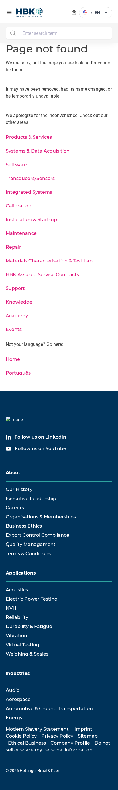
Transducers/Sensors (30, 178)
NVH (11, 608)
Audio (12, 690)
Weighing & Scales (27, 654)
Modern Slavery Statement (37, 729)
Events (14, 329)
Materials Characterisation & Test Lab (49, 261)
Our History (19, 489)
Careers (15, 507)
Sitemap (88, 736)
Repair (13, 247)
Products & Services (29, 137)
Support (15, 288)
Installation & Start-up (31, 219)
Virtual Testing (22, 645)
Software (16, 164)
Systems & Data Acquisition (38, 151)
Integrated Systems (29, 192)
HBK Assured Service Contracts (42, 274)
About (13, 472)
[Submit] (12, 33)
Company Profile (70, 743)
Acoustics (17, 590)
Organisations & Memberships (41, 517)
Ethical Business (27, 743)
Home (13, 359)
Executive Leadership (31, 498)
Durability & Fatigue (29, 626)
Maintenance (21, 233)
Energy (14, 717)
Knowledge (19, 302)
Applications (21, 573)
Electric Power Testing (32, 599)
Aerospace (18, 699)
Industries (18, 673)
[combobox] (59, 33)
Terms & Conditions (28, 553)
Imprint (83, 729)
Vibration (16, 635)
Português (18, 373)
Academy (17, 315)
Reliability (17, 617)
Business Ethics (24, 526)
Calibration (19, 206)
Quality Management (31, 544)
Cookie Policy (21, 736)
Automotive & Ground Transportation (49, 708)
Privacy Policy (57, 736)
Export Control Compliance (37, 535)
